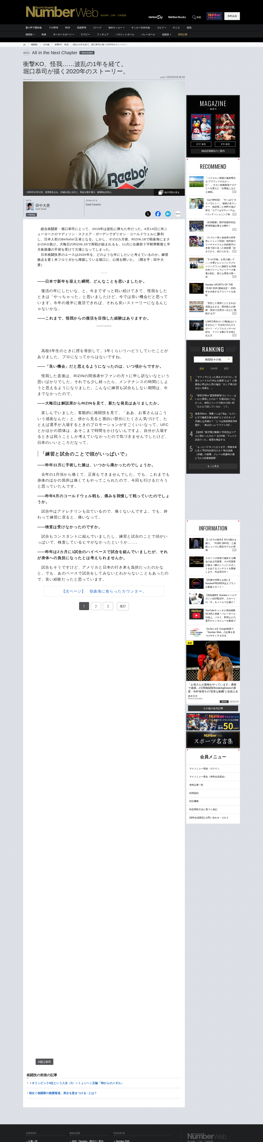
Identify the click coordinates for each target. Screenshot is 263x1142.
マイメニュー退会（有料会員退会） (208, 776)
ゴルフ (160, 27)
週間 (226, 368)
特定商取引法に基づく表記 (203, 809)
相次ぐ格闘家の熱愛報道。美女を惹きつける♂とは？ (63, 1093)
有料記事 (182, 34)
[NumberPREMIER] (214, 16)
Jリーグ (97, 27)
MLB (67, 27)
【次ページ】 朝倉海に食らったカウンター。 (104, 591)
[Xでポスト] (148, 214)
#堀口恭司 (44, 1061)
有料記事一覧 (196, 785)
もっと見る (213, 466)
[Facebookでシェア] (158, 214)
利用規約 (194, 793)
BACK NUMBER (87, 52)
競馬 (189, 27)
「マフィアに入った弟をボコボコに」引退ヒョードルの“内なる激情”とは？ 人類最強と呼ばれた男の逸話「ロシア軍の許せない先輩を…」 (216, 382)
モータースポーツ (62, 34)
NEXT (123, 606)
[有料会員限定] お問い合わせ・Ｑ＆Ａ (208, 817)
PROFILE (31, 214)
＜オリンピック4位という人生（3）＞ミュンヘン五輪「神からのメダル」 (76, 1083)
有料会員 (232, 16)
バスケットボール (125, 34)
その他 (46, 44)
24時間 (214, 368)
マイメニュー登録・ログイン (204, 768)
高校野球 (81, 27)
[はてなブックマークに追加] (168, 214)
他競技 (165, 34)
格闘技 (29, 34)
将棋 (44, 34)
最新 (201, 368)
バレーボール (148, 34)
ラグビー (85, 34)
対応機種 (194, 801)
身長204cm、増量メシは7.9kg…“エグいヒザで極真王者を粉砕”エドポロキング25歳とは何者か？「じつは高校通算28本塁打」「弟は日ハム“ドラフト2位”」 (216, 419)
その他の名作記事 (213, 708)
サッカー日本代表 (140, 27)
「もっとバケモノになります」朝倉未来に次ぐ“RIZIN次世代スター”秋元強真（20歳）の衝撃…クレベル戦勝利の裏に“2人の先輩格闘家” (216, 452)
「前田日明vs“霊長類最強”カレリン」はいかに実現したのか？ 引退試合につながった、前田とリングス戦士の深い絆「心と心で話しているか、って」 (215, 401)
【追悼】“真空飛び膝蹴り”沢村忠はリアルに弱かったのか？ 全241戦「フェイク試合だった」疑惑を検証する (216, 436)
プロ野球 (53, 27)
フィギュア (103, 34)
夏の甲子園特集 (34, 27)
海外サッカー (115, 27)
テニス (176, 27)
